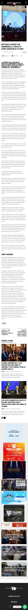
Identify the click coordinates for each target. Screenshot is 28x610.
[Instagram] (14, 606)
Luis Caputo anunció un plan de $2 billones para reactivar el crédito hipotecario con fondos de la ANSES (13, 403)
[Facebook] (10, 606)
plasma (4, 323)
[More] (21, 55)
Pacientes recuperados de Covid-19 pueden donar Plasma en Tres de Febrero (22, 333)
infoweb (24, 52)
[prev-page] (2, 418)
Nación (3, 371)
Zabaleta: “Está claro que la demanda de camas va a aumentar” (7, 332)
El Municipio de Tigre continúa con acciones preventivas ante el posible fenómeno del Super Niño (14, 569)
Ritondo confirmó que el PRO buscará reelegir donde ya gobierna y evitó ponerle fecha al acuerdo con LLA (13, 366)
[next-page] (5, 418)
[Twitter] (17, 606)
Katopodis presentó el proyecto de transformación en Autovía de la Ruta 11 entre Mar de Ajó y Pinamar (14, 553)
